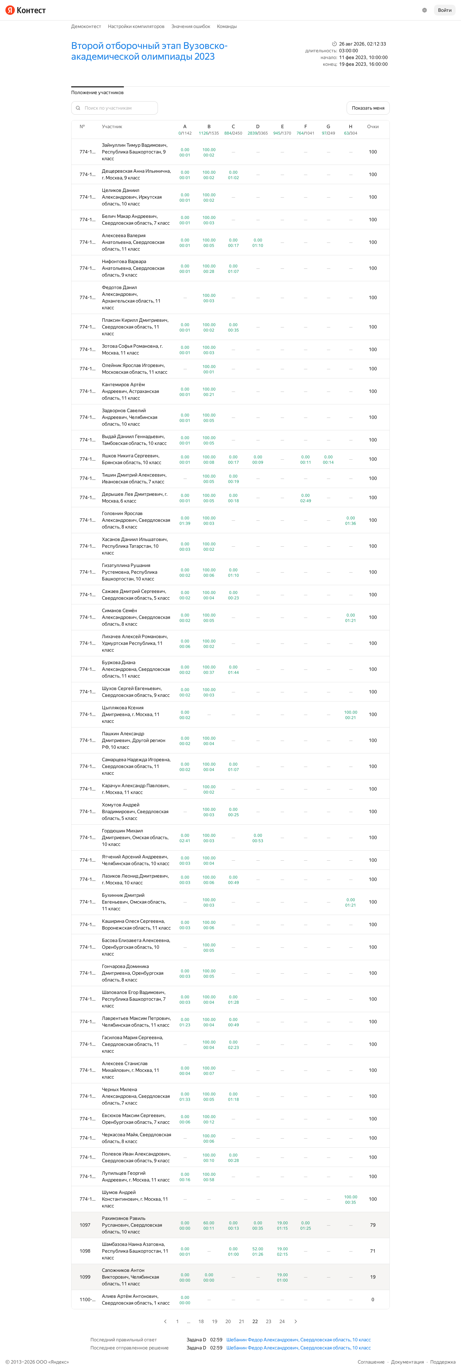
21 (241, 1321)
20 (228, 1321)
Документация (407, 1362)
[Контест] (25, 10)
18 (201, 1321)
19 (214, 1321)
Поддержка (443, 1362)
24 (282, 1321)
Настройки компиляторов (136, 26)
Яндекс (58, 1362)
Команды (227, 26)
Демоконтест (86, 26)
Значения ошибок (190, 26)
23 (268, 1321)
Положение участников (97, 92)
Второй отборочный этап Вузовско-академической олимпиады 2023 (149, 51)
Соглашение (371, 1362)
